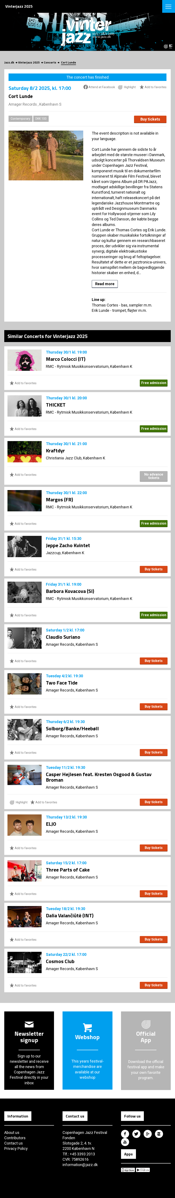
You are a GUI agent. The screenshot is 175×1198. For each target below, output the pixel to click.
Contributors (15, 1138)
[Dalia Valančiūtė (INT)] (24, 916)
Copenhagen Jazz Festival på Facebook (125, 1134)
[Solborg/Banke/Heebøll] (24, 729)
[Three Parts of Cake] (24, 871)
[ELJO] (24, 825)
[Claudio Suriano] (24, 638)
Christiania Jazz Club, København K (75, 458)
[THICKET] (24, 406)
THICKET (56, 404)
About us (11, 1132)
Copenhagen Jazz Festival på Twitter (136, 1134)
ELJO (51, 824)
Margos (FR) (59, 499)
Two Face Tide (61, 682)
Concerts (50, 62)
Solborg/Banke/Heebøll (72, 728)
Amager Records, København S (72, 644)
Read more (104, 284)
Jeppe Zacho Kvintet (68, 545)
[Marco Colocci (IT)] (24, 360)
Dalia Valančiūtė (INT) (69, 915)
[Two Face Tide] (24, 684)
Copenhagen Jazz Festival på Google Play (143, 1170)
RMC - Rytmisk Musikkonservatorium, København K (89, 366)
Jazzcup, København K (65, 553)
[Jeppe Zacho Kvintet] (24, 546)
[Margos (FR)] (24, 500)
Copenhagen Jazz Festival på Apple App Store (128, 1170)
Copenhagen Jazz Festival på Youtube (125, 1142)
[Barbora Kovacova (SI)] (24, 592)
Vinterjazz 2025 (29, 62)
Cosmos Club (60, 961)
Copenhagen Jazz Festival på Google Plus (148, 1134)
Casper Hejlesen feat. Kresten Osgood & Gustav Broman (99, 777)
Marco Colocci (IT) (65, 359)
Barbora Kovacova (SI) (70, 591)
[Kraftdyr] (24, 451)
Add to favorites (155, 87)
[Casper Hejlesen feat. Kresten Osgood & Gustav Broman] (24, 775)
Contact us (13, 1143)
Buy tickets (150, 119)
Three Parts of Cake (68, 869)
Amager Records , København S (35, 104)
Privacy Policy (16, 1148)
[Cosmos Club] (24, 962)
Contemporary (20, 118)
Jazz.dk (9, 62)
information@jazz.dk (80, 1164)
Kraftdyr (55, 450)
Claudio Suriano (63, 637)
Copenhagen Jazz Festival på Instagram (159, 1134)
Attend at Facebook (101, 87)
